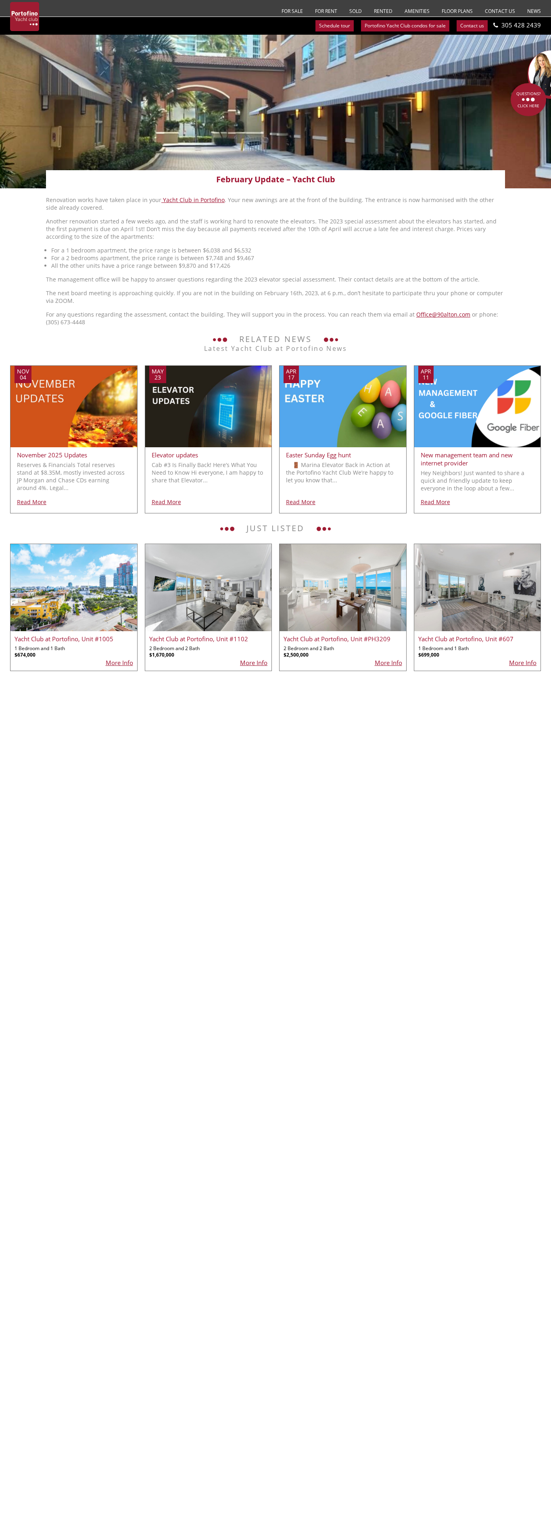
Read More (31, 502)
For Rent (326, 11)
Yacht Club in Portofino (193, 200)
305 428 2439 (521, 25)
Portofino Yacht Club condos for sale (405, 25)
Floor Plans (457, 11)
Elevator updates (175, 455)
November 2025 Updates (52, 455)
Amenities (417, 11)
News (534, 11)
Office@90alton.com (443, 314)
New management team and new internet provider (467, 459)
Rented (383, 11)
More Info (119, 663)
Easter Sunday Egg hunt (318, 455)
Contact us (500, 11)
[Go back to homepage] (24, 16)
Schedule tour (334, 25)
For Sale (292, 11)
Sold (355, 11)
